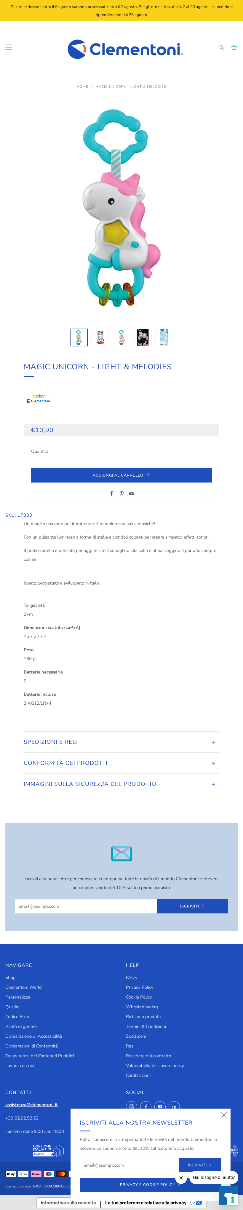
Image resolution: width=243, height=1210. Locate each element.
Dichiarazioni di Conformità (31, 1046)
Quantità (39, 451)
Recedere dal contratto (148, 1056)
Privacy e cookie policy (147, 1184)
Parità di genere (21, 1026)
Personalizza (17, 997)
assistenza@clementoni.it (31, 1105)
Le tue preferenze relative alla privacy (146, 1203)
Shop (10, 977)
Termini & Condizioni (146, 1026)
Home (83, 87)
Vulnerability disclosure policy (155, 1066)
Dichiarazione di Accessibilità (33, 1036)
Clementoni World (23, 987)
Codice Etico (17, 1017)
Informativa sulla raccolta (68, 1203)
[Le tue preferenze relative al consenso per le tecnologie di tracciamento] (232, 1199)
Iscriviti (189, 906)
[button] (79, 337)
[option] (121, 208)
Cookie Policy (139, 997)
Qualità (12, 1007)
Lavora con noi (19, 1066)
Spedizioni (136, 1036)
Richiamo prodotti (143, 1017)
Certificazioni (138, 1075)
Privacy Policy (140, 987)
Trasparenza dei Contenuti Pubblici (39, 1056)
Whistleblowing (142, 1007)
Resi (130, 1046)
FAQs (131, 977)
